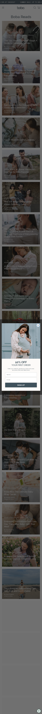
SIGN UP (21, 385)
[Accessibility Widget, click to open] (39, 711)
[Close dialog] (38, 325)
